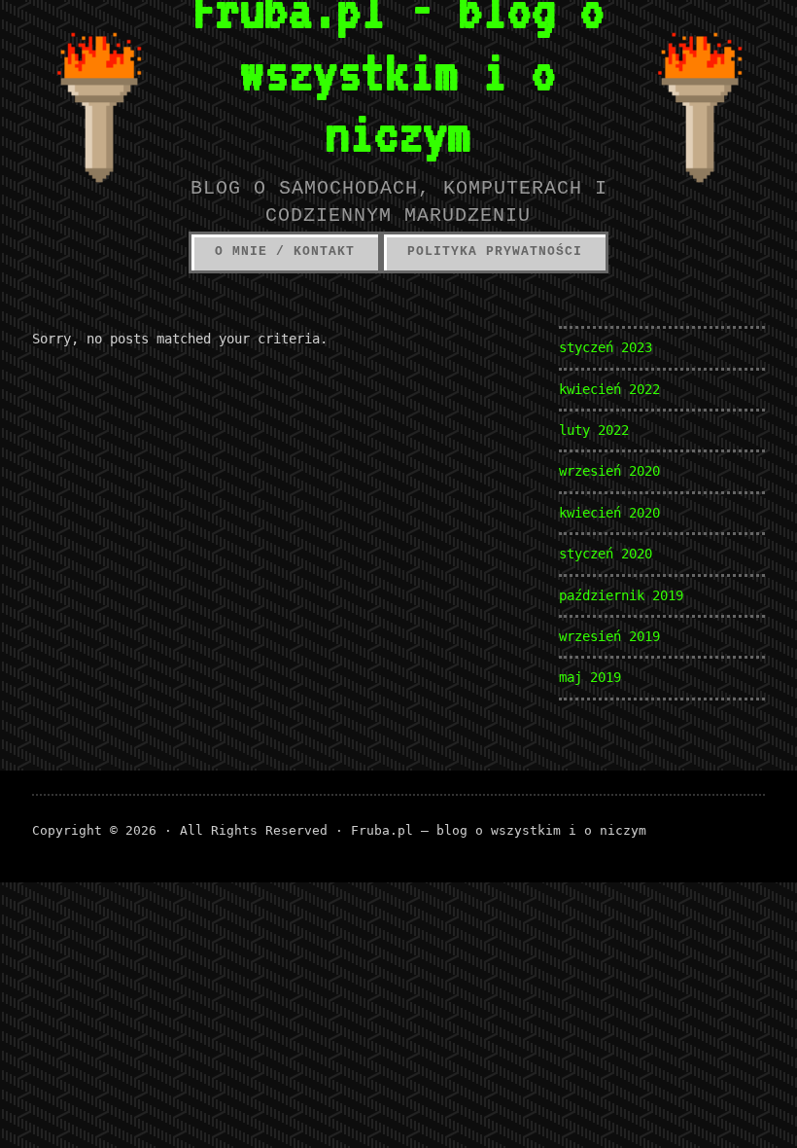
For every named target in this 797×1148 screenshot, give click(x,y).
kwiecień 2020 (609, 512)
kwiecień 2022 (609, 389)
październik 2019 (621, 595)
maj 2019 (590, 677)
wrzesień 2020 (609, 471)
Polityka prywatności (494, 251)
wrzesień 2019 (609, 636)
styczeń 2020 (605, 553)
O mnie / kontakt (285, 251)
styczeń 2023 (605, 347)
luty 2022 (594, 430)
